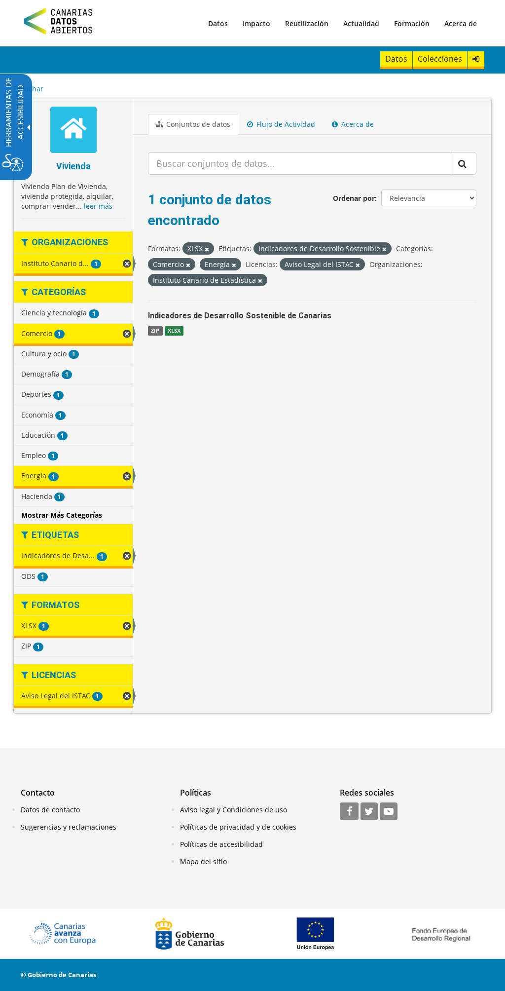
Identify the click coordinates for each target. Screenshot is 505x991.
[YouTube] (388, 811)
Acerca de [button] (356, 124)
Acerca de (460, 23)
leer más (98, 206)
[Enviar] (463, 163)
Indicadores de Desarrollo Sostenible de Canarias (239, 315)
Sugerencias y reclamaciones (68, 827)
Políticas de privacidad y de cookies (238, 827)
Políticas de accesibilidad (221, 844)
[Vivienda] (73, 131)
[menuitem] (218, 23)
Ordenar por (354, 198)
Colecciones (440, 58)
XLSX (174, 330)
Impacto (256, 23)
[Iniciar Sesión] (476, 59)
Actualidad (361, 23)
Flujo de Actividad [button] (284, 124)
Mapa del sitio (203, 861)
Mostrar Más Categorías (61, 515)
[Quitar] (207, 249)
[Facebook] (349, 811)
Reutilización (306, 23)
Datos (218, 23)
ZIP (155, 330)
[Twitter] (369, 811)
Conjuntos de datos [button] (197, 124)
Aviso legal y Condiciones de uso (233, 809)
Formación (412, 23)
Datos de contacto (50, 809)
